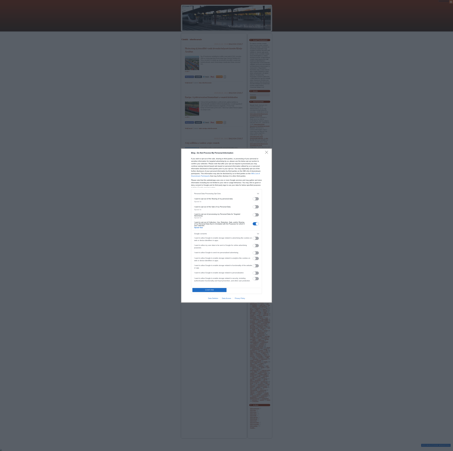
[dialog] (226, 225)
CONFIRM (209, 290)
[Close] (267, 153)
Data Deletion (213, 298)
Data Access (226, 298)
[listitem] (226, 193)
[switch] (256, 198)
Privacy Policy (240, 298)
